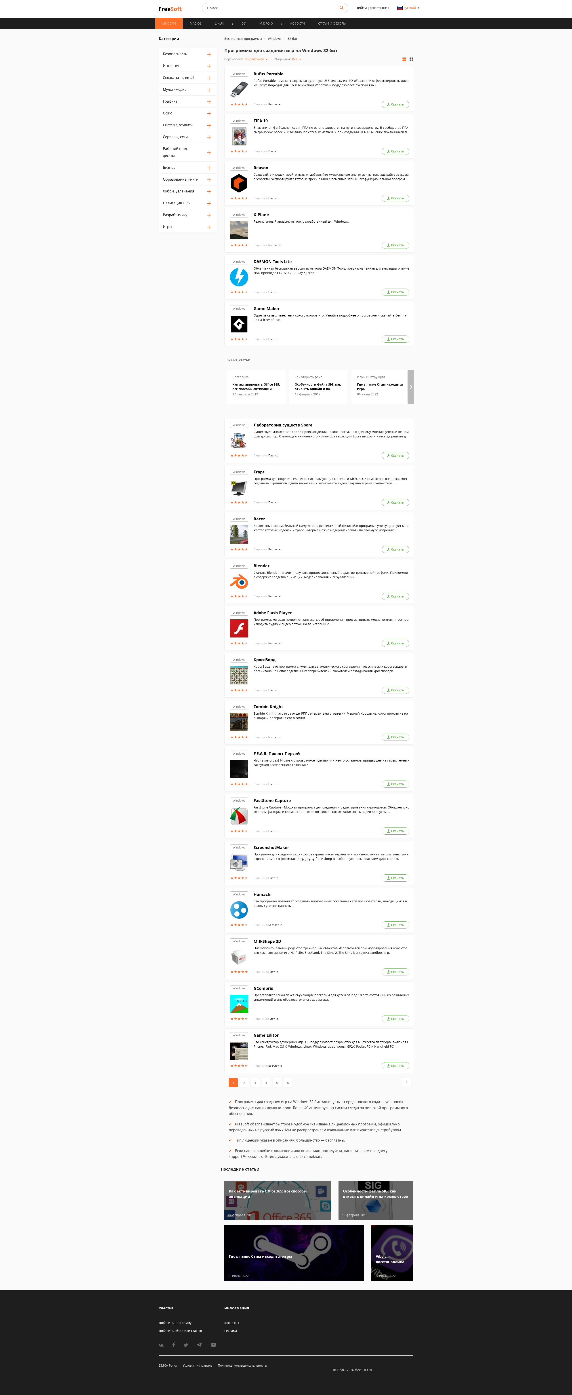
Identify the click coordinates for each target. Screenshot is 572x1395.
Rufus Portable (269, 73)
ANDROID (266, 23)
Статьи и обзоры (332, 23)
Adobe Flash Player (273, 612)
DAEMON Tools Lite (273, 261)
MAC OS (196, 23)
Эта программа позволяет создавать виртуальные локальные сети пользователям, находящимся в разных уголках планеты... (330, 903)
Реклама (230, 1331)
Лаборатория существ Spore (283, 425)
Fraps (259, 472)
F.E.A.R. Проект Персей (277, 753)
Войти (362, 8)
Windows (239, 74)
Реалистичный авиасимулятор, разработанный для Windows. (301, 221)
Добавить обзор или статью (180, 1331)
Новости (297, 23)
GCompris (263, 988)
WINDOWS (169, 23)
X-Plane (261, 214)
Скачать (397, 104)
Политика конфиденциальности (242, 1365)
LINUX (219, 23)
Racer (259, 518)
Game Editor (266, 1035)
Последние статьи (240, 1169)
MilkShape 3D (267, 941)
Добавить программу (175, 1323)
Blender (261, 565)
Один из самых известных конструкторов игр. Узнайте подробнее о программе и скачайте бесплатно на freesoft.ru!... (331, 317)
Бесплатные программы (243, 38)
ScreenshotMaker (271, 847)
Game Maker (267, 308)
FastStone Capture (272, 800)
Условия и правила (197, 1365)
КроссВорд (264, 659)
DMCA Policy (168, 1365)
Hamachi (263, 894)
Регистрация (379, 8)
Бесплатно (275, 104)
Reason (261, 167)
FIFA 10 (261, 120)
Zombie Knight (268, 706)
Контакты (231, 1323)
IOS (243, 23)
